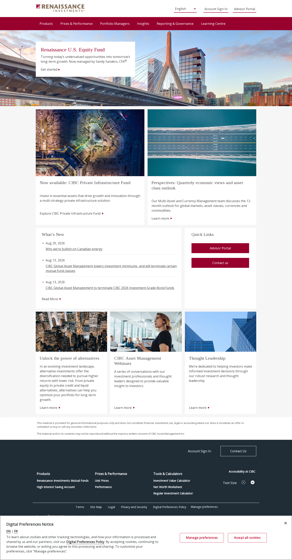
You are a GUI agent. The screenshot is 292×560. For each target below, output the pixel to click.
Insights (143, 23)
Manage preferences (204, 507)
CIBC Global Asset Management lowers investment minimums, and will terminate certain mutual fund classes (111, 268)
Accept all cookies (247, 537)
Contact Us (238, 451)
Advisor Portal (244, 9)
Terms (80, 507)
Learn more (160, 218)
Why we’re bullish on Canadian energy (74, 249)
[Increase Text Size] (252, 482)
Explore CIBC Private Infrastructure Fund (70, 213)
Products (46, 23)
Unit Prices (102, 480)
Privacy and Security (134, 507)
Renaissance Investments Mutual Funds (63, 480)
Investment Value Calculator (171, 480)
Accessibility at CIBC (242, 471)
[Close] (285, 523)
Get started (49, 69)
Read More (50, 299)
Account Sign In (215, 9)
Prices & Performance (76, 23)
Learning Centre (213, 23)
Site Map (96, 507)
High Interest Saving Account (56, 487)
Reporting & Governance (175, 23)
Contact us (220, 263)
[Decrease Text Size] (243, 482)
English (180, 9)
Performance (103, 487)
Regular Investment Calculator (173, 493)
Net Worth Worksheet (167, 487)
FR (16, 531)
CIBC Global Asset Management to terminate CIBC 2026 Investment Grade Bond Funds (110, 288)
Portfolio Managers (115, 23)
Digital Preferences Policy (169, 507)
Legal (111, 507)
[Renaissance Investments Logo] (60, 8)
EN (8, 531)
